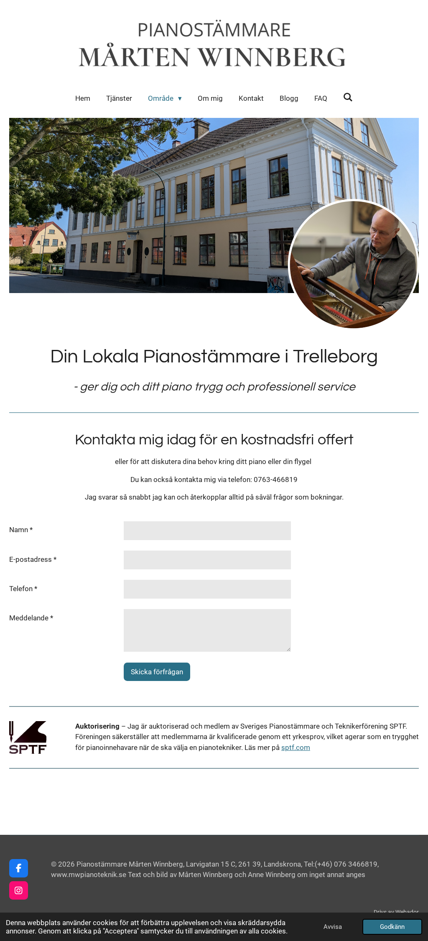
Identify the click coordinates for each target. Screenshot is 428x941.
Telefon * (23, 588)
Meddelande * (31, 618)
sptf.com (295, 747)
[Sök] (348, 97)
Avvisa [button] (333, 927)
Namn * (21, 529)
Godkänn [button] (392, 927)
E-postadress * (32, 559)
